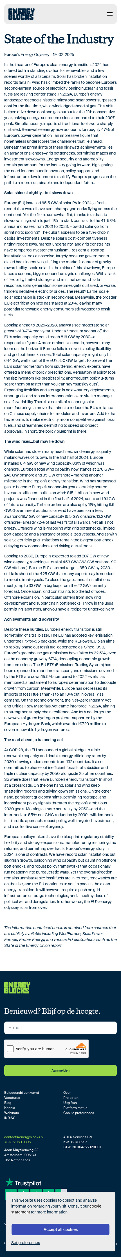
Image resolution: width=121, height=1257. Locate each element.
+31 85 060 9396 (17, 1142)
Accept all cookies (61, 1229)
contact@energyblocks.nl (24, 1137)
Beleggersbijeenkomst (21, 1092)
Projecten (71, 1097)
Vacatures (12, 1097)
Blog (7, 1103)
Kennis (9, 1108)
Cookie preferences (78, 1113)
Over (67, 1092)
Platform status (75, 1108)
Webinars (11, 1113)
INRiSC (9, 1118)
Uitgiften (70, 1103)
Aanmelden (60, 1070)
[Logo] (21, 14)
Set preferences (25, 1242)
